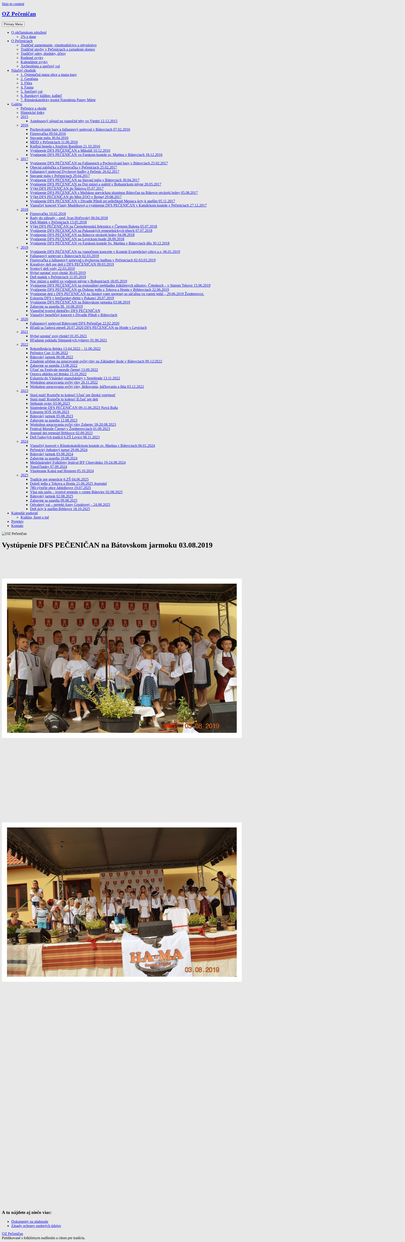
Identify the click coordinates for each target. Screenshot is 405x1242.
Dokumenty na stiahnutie (29, 1221)
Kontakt (17, 526)
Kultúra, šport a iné (35, 517)
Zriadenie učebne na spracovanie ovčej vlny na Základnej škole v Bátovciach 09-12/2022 (96, 361)
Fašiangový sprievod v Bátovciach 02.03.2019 (64, 256)
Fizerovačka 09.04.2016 (48, 134)
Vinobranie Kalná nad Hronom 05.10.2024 (62, 471)
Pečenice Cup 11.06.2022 (49, 353)
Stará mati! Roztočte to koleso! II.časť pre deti (64, 399)
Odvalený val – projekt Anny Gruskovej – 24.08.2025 (70, 505)
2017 (24, 159)
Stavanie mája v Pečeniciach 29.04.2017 (60, 176)
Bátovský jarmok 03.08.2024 (51, 454)
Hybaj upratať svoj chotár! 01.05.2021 (58, 336)
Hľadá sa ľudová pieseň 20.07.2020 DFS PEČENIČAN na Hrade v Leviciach (88, 328)
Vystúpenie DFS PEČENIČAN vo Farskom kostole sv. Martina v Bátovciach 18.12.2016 (96, 155)
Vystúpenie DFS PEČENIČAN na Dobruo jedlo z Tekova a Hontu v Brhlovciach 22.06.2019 (99, 290)
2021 (24, 332)
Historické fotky (33, 113)
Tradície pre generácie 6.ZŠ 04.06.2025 (59, 479)
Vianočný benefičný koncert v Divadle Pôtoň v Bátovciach (73, 315)
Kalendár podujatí (24, 513)
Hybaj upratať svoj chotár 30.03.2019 (58, 273)
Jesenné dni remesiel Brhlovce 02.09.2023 (61, 433)
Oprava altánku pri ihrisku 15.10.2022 (58, 374)
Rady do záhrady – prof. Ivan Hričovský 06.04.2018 (69, 218)
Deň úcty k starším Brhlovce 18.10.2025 (60, 509)
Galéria (16, 104)
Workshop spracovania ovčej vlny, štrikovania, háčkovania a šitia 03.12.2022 (87, 387)
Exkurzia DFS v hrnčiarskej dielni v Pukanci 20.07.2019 (72, 298)
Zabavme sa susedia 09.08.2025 (53, 500)
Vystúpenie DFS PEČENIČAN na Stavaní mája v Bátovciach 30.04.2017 (84, 180)
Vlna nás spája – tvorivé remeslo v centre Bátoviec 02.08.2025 (76, 492)
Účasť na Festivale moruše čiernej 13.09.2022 (64, 370)
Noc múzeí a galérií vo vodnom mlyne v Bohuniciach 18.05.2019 (78, 281)
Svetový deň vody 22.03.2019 (52, 269)
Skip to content (13, 4)
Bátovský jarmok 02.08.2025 (51, 496)
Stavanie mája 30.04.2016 (49, 138)
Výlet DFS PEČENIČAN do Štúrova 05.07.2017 (67, 188)
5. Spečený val (31, 91)
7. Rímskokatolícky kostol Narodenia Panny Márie (58, 100)
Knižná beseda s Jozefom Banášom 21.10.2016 (65, 146)
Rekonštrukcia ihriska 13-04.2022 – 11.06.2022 (65, 349)
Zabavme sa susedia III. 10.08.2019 (56, 306)
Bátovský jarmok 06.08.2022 (51, 357)
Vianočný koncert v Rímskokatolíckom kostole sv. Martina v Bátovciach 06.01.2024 (92, 446)
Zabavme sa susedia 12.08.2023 (53, 420)
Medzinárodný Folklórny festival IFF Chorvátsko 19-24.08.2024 (78, 462)
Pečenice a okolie (33, 108)
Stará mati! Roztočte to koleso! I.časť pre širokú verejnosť (73, 395)
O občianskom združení (28, 32)
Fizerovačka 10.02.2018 (48, 214)
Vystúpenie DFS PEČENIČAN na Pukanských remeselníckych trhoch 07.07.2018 (91, 231)
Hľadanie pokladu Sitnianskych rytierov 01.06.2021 (68, 340)
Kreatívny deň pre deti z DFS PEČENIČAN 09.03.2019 (72, 264)
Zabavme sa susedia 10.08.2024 (53, 458)
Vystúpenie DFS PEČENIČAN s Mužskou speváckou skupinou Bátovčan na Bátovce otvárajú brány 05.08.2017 (114, 193)
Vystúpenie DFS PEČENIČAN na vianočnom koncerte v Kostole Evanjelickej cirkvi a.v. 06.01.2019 (105, 252)
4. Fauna (27, 87)
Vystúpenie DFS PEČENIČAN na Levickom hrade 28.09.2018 (77, 239)
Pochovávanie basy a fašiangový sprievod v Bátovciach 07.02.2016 (80, 129)
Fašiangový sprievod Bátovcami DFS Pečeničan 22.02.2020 (74, 323)
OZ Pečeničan (19, 14)
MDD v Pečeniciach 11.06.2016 (54, 142)
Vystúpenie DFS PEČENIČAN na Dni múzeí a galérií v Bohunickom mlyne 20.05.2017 (95, 184)
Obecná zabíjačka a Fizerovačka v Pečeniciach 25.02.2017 (73, 167)
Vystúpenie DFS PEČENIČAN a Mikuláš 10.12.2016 (70, 150)
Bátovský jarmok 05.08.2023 (51, 416)
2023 (24, 391)
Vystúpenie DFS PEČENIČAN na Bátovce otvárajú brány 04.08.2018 (82, 235)
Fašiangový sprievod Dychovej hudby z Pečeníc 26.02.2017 (74, 172)
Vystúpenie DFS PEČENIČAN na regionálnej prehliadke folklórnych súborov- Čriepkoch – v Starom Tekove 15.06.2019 (120, 285)
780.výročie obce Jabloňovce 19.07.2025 (60, 488)
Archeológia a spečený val (40, 66)
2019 (24, 247)
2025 (24, 475)
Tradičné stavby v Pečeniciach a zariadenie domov (58, 49)
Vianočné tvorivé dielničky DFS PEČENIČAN (65, 311)
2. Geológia (29, 79)
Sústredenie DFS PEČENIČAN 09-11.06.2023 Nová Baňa (74, 408)
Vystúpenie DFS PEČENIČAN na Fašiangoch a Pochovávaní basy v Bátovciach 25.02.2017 (99, 163)
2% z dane (28, 37)
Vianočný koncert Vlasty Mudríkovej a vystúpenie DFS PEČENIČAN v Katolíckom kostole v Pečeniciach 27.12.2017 (118, 205)
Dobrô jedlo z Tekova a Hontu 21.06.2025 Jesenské (68, 484)
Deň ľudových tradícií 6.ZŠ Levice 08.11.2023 (65, 437)
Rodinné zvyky (32, 58)
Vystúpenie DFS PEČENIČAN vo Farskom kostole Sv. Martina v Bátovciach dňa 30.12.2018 (99, 243)
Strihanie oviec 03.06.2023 (50, 403)
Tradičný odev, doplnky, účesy (43, 54)
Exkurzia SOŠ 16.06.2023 (49, 412)
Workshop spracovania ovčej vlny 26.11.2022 (64, 382)
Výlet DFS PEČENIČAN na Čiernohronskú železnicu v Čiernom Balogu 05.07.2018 (93, 226)
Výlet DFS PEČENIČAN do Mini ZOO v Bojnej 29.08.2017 (76, 197)
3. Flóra (26, 83)
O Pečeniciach (22, 41)
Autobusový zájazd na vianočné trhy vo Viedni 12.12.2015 (73, 121)
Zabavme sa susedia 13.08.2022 (53, 365)
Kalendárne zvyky (34, 62)
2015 (24, 117)
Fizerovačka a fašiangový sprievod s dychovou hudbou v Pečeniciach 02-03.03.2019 (93, 260)
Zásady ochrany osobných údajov (36, 1226)
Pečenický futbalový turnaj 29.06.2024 (58, 450)
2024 (24, 441)
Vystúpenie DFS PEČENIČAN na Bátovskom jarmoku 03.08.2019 (80, 302)
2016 (24, 125)
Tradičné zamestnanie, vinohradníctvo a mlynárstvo (59, 45)
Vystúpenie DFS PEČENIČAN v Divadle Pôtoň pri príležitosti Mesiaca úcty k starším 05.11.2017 (102, 201)
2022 (24, 344)
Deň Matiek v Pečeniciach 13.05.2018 (58, 222)
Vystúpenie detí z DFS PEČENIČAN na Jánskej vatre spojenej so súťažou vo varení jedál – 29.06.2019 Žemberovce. (117, 294)
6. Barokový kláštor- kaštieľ (41, 96)
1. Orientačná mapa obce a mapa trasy (49, 75)
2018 (24, 209)
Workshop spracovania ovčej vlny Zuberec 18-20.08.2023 (73, 424)
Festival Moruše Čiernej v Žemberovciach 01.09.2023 (70, 429)
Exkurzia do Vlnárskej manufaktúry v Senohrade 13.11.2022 (75, 378)
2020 (24, 319)
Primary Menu (13, 24)
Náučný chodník (23, 70)
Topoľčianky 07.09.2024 (48, 467)
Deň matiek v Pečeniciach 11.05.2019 (58, 277)
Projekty (17, 521)
